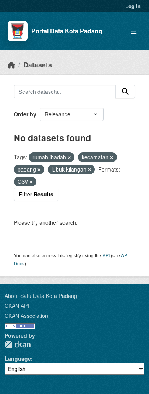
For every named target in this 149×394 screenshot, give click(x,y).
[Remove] (69, 157)
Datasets (37, 64)
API (106, 255)
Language (18, 358)
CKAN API (17, 305)
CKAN (18, 344)
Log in (133, 6)
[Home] (11, 64)
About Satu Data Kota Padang (41, 295)
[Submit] (125, 91)
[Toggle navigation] (133, 31)
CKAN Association (26, 315)
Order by (25, 114)
